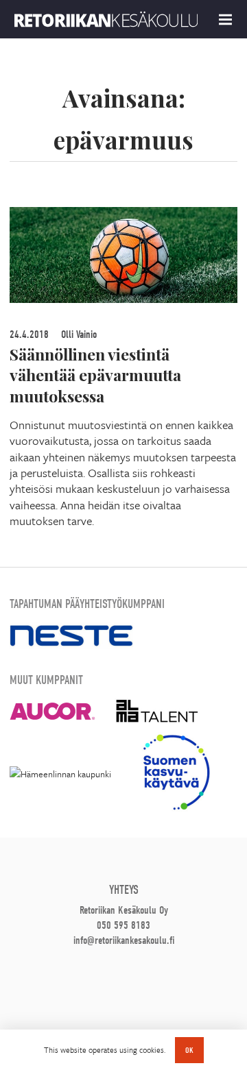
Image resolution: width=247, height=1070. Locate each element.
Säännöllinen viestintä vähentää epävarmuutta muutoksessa (95, 375)
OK (189, 1050)
